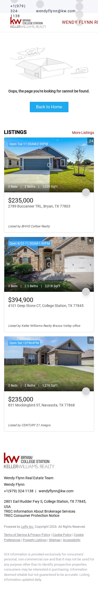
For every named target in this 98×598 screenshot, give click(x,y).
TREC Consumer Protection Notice (31, 515)
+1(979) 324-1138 (18, 491)
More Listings (83, 133)
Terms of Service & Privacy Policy (27, 535)
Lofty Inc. (27, 527)
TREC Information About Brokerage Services (39, 511)
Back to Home (49, 106)
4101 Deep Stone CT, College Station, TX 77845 (46, 306)
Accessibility (71, 540)
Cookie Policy (62, 535)
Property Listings (35, 540)
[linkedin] (17, 587)
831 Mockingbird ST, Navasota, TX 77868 (41, 405)
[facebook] (6, 587)
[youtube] (38, 587)
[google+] (48, 587)
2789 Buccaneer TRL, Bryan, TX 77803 (39, 206)
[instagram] (79, 6)
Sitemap (55, 540)
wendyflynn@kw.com (56, 491)
